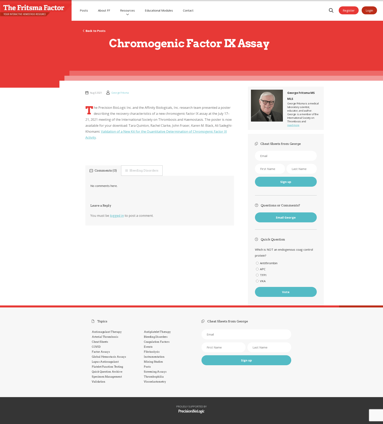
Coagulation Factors (156, 341)
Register (349, 10)
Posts (84, 10)
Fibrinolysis (152, 351)
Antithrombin (268, 263)
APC (263, 269)
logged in (117, 215)
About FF (104, 10)
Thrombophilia (154, 376)
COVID (96, 346)
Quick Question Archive (107, 371)
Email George (286, 217)
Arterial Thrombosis (105, 336)
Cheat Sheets (100, 341)
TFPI (263, 275)
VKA (263, 281)
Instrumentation (154, 356)
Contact (188, 10)
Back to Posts (95, 31)
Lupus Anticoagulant (105, 361)
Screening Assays (155, 371)
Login (369, 10)
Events (148, 346)
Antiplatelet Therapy (157, 331)
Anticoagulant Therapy (107, 331)
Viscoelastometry (155, 381)
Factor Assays (101, 351)
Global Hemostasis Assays (109, 356)
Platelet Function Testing (107, 366)
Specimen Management (107, 376)
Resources (127, 10)
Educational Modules (159, 10)
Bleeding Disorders (143, 170)
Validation (98, 381)
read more (293, 125)
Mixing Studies (153, 361)
